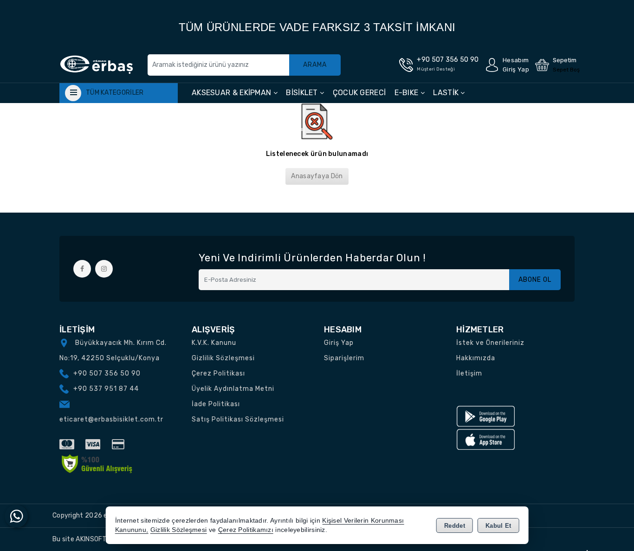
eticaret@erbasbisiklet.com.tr (111, 419)
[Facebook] (82, 269)
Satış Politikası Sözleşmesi (238, 419)
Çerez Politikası (218, 373)
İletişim (469, 373)
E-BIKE (408, 92)
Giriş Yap (339, 343)
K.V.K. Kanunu (214, 343)
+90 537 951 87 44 (106, 389)
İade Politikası (216, 404)
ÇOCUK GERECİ (359, 92)
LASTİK (446, 92)
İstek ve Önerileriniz (490, 343)
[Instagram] (104, 269)
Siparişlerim (344, 358)
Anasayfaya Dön (317, 176)
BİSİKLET (303, 92)
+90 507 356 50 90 (107, 373)
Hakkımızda (475, 358)
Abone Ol (534, 280)
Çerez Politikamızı (245, 529)
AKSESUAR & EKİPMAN (232, 92)
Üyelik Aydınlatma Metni (233, 389)
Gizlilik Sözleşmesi (223, 358)
